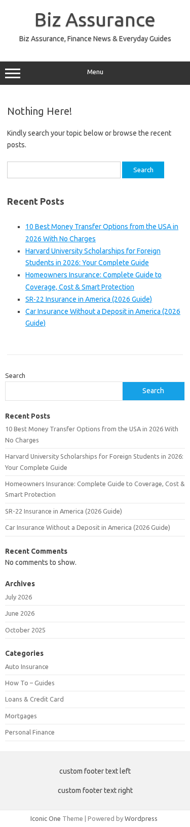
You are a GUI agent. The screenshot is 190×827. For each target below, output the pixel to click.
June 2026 (19, 613)
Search (15, 375)
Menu (95, 72)
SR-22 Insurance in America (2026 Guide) (88, 299)
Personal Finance (30, 732)
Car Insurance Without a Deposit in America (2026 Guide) (87, 527)
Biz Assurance (95, 19)
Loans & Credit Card (34, 699)
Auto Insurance (27, 666)
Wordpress (141, 818)
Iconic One (45, 818)
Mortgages (21, 715)
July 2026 (18, 596)
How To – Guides (30, 682)
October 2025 (25, 629)
